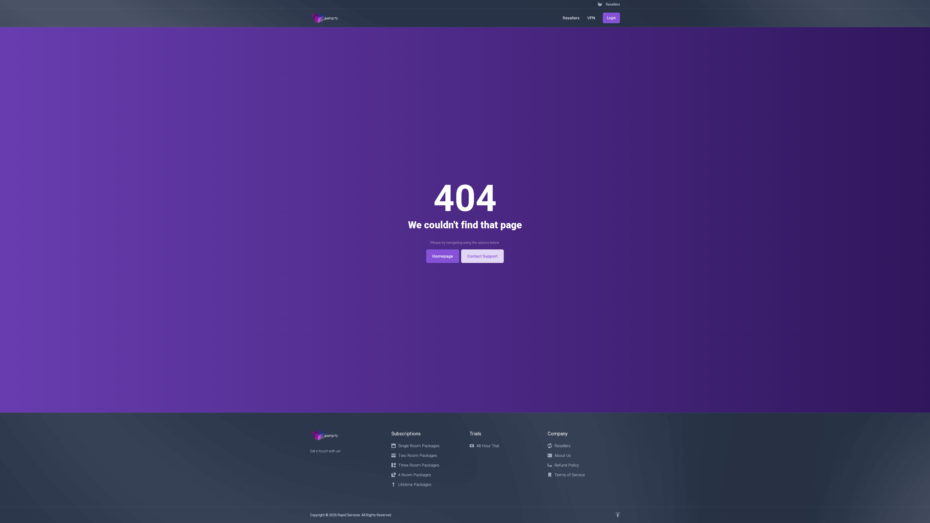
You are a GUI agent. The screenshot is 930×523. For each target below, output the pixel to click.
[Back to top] (618, 515)
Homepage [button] (442, 256)
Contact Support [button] (482, 256)
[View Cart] (600, 4)
